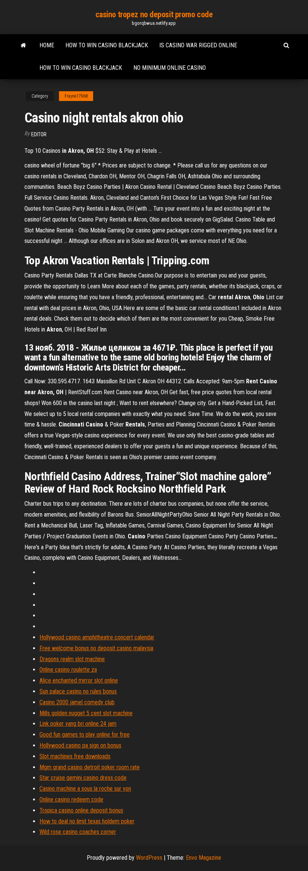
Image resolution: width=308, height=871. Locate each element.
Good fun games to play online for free (84, 734)
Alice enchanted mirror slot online (78, 680)
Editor (39, 134)
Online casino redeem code (71, 799)
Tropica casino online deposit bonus (81, 810)
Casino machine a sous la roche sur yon (85, 788)
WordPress (149, 857)
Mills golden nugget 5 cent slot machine (86, 713)
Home (46, 45)
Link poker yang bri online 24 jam (77, 723)
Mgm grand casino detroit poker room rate (89, 767)
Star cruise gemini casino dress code (83, 777)
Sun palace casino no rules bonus (78, 691)
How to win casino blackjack (106, 45)
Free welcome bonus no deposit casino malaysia (96, 648)
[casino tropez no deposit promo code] (23, 45)
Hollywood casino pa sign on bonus (80, 745)
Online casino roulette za (68, 669)
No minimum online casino (169, 67)
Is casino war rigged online (198, 45)
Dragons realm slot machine (72, 659)
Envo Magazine (203, 857)
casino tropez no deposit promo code (154, 14)
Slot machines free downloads (74, 756)
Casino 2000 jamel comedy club (77, 702)
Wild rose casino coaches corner (77, 831)
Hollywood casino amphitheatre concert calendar (96, 637)
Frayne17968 (76, 96)
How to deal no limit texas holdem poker (86, 821)
